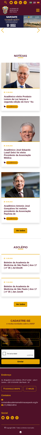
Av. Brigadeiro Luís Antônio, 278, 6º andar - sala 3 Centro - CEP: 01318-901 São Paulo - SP (19, 381)
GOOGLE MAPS (12, 389)
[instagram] (25, 2)
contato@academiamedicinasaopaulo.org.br (19, 402)
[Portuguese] (30, 2)
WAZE (31, 389)
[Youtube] (11, 2)
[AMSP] (11, 10)
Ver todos (20, 230)
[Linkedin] (20, 2)
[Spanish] (38, 2)
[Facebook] (15, 2)
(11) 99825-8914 (9, 405)
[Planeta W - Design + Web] (20, 432)
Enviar (20, 361)
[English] (34, 2)
